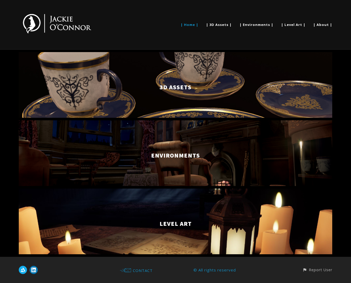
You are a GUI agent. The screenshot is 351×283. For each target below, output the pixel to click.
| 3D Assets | (219, 24)
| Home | (189, 24)
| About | (322, 24)
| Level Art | (293, 24)
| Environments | (256, 24)
